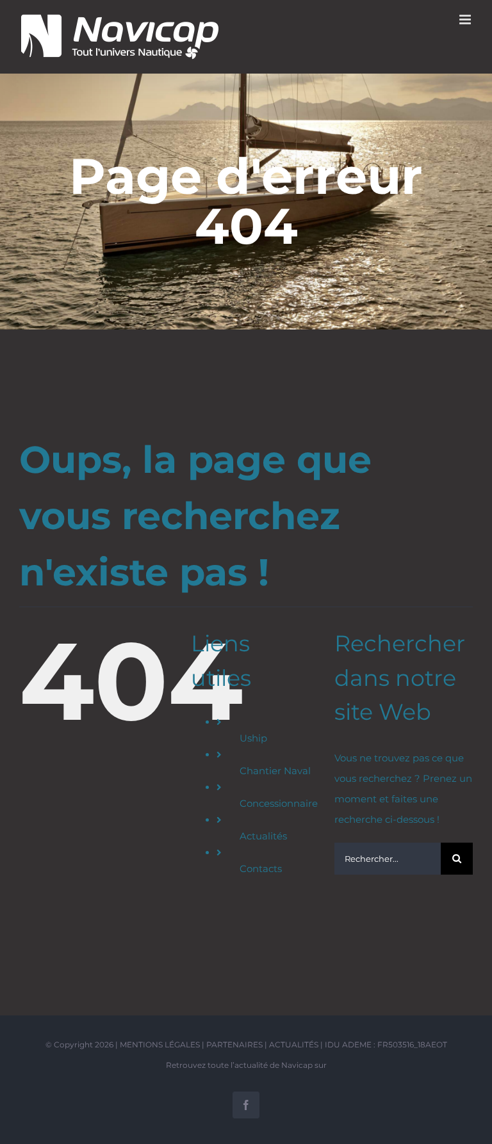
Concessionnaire (279, 803)
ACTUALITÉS (293, 1044)
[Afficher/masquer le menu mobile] (466, 19)
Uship (253, 738)
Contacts (261, 868)
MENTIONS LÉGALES (160, 1044)
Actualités (263, 836)
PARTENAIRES (234, 1044)
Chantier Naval (275, 771)
